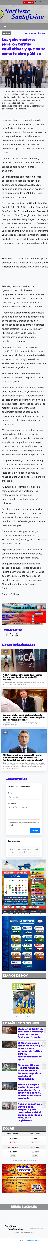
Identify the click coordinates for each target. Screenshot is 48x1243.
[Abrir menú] (5, 26)
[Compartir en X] (12, 635)
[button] (21, 2)
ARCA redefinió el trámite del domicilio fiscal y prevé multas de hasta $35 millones (22, 677)
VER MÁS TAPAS (24, 1016)
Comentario (12, 803)
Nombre (10, 793)
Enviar (35, 830)
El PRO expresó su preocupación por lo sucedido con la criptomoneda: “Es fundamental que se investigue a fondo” (23, 757)
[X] (45, 2)
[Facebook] (36, 2)
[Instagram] (41, 2)
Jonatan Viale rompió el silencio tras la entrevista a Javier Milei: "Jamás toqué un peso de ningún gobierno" (24, 717)
